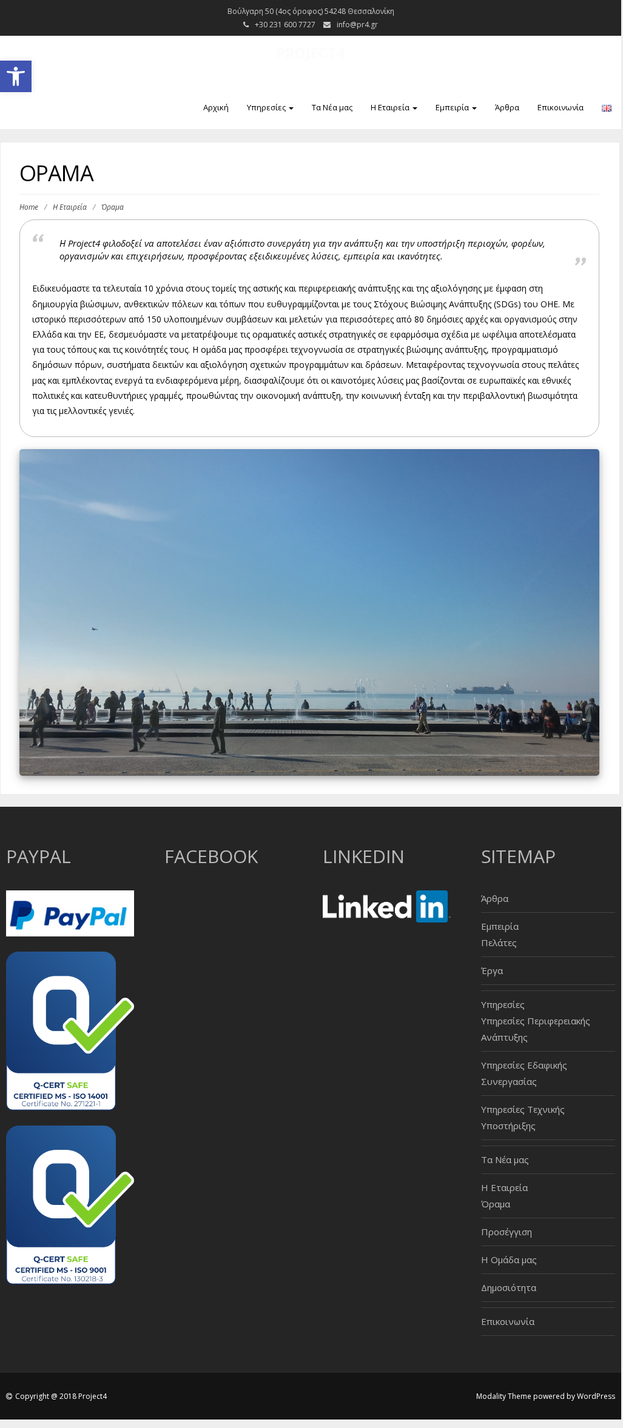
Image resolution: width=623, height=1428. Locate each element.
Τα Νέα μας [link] (332, 107)
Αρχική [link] (216, 107)
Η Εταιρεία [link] (391, 107)
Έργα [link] (492, 970)
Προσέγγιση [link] (506, 1232)
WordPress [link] (596, 1396)
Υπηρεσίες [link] (267, 107)
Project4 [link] (310, 52)
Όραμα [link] (495, 1204)
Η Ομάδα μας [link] (509, 1259)
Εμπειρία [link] (453, 107)
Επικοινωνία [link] (560, 107)
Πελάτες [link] (499, 942)
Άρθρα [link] (507, 107)
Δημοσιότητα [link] (508, 1287)
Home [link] (28, 207)
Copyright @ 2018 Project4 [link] (61, 1396)
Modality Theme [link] (503, 1396)
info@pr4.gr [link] (357, 24)
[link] (16, 76)
